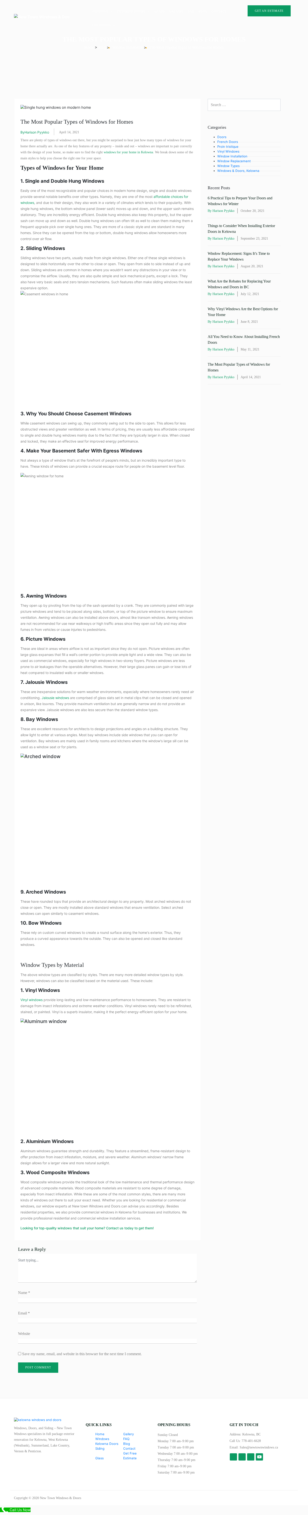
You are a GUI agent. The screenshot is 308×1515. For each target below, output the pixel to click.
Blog (203, 11)
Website (24, 1334)
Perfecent (288, 1498)
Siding (99, 1448)
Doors (221, 137)
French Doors (227, 142)
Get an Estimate (269, 11)
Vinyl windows (31, 1000)
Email (24, 1313)
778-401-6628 (251, 1441)
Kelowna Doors (106, 1444)
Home (99, 1434)
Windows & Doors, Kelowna (238, 171)
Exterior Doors (131, 11)
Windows (100, 11)
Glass (159, 11)
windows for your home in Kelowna (128, 152)
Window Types (228, 166)
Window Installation (232, 156)
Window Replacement (234, 161)
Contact (219, 11)
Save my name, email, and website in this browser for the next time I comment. (82, 1354)
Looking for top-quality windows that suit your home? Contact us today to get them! (87, 1228)
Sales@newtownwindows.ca (259, 1447)
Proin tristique (227, 146)
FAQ (191, 11)
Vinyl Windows (228, 151)
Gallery (176, 11)
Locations (101, 25)
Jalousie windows (55, 698)
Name (24, 1293)
